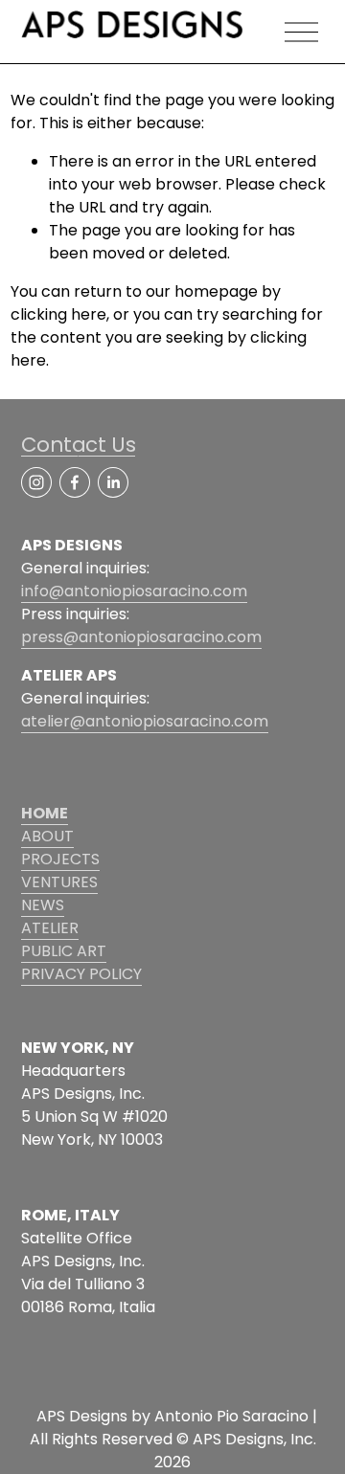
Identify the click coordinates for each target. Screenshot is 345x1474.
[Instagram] (36, 482)
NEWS (42, 905)
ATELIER (50, 928)
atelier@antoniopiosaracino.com (144, 721)
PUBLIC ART (63, 951)
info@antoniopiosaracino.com (134, 591)
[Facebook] (74, 482)
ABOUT (47, 836)
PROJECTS (60, 859)
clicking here (58, 314)
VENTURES (59, 882)
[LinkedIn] (113, 482)
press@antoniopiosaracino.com (141, 637)
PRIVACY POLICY (81, 974)
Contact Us (78, 445)
